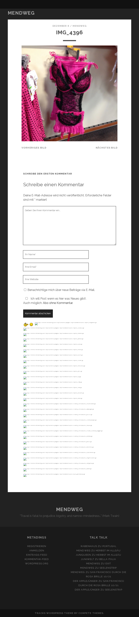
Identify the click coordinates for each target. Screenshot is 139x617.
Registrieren (36, 546)
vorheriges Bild (34, 147)
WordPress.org (37, 563)
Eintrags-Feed (36, 554)
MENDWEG (21, 13)
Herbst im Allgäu (108, 550)
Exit (108, 563)
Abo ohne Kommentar (57, 303)
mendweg (80, 26)
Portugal (109, 546)
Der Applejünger (85, 581)
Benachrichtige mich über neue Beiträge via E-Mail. (61, 290)
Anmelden (36, 550)
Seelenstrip (108, 567)
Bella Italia (107, 559)
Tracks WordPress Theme (54, 613)
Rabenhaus (89, 546)
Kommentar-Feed (37, 559)
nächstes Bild (107, 147)
